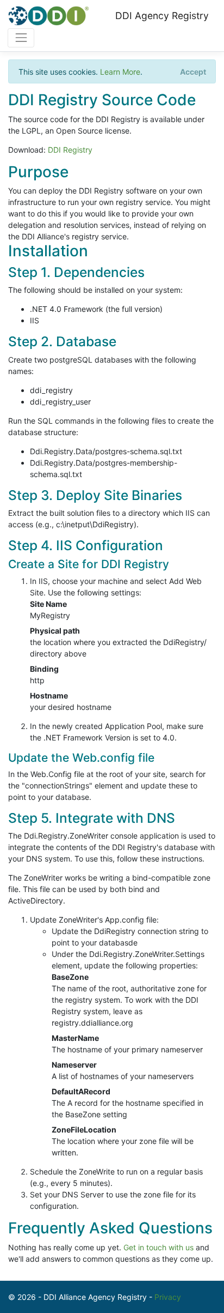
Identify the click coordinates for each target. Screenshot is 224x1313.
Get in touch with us (158, 1247)
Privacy (167, 1297)
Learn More (120, 71)
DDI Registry (70, 149)
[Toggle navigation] (21, 37)
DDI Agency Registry (162, 15)
